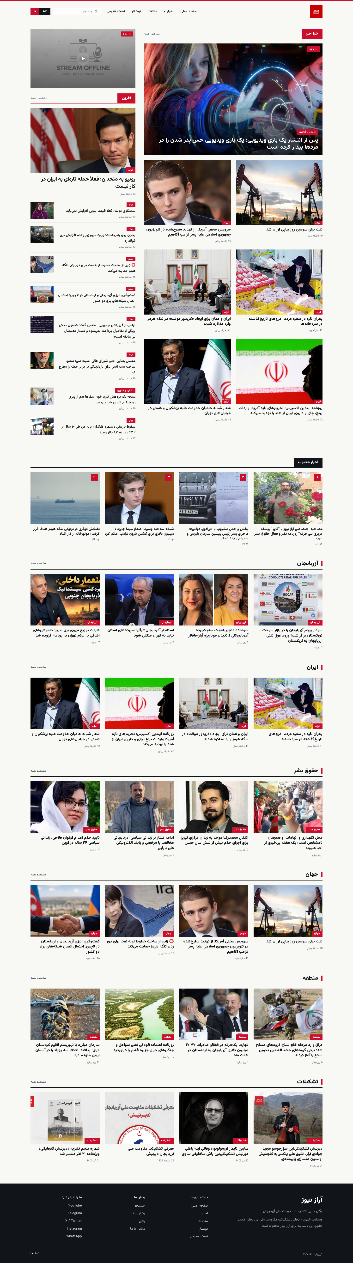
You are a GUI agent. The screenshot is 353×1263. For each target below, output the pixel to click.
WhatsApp (74, 1236)
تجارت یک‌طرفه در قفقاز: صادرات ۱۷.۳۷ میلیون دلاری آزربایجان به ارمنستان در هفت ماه (217, 1050)
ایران (318, 312)
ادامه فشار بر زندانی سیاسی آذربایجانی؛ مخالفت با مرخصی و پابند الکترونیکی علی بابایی (143, 843)
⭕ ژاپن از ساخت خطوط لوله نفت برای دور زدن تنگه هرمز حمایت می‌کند (140, 944)
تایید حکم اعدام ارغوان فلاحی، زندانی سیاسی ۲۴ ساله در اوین (70, 840)
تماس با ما (137, 1229)
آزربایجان (315, 622)
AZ (45, 11)
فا (35, 11)
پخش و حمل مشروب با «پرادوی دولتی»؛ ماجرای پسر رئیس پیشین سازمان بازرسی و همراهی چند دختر (217, 533)
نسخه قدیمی (116, 11)
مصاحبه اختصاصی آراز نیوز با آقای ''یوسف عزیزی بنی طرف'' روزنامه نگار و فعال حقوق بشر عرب (288, 533)
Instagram (74, 1229)
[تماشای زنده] (82, 58)
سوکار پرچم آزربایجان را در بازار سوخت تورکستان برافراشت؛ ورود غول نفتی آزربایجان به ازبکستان (292, 635)
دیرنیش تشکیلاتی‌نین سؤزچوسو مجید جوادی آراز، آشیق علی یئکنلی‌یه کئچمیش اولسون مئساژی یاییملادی (290, 1154)
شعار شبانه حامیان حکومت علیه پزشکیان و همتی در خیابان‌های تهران (189, 411)
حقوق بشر (314, 830)
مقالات (152, 11)
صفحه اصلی (188, 11)
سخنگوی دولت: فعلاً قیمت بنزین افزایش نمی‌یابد (100, 211)
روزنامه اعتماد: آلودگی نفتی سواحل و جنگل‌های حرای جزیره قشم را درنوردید (143, 1047)
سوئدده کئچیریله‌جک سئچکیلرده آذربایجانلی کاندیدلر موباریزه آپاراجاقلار (218, 633)
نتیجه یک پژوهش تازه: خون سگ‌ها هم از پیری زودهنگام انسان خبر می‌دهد (101, 399)
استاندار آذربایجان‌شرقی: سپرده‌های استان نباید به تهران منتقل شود (140, 633)
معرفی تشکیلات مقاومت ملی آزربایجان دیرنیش (151, 1151)
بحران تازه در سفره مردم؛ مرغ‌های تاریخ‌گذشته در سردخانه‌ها (286, 321)
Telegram (75, 1213)
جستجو (139, 1205)
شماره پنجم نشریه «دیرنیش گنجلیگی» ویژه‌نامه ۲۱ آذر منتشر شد (69, 1151)
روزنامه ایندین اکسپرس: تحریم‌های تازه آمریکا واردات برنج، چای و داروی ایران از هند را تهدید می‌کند (281, 411)
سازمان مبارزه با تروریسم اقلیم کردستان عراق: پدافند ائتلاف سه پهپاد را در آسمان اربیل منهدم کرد (67, 1050)
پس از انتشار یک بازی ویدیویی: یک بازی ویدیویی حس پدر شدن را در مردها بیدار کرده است (238, 144)
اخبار (169, 11)
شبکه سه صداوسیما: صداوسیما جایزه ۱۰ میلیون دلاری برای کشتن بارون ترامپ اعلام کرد (139, 531)
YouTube (75, 1205)
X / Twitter (73, 1221)
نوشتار (136, 11)
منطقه (316, 1037)
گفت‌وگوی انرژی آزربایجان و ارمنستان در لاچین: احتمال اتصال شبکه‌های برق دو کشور (96, 298)
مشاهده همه (152, 34)
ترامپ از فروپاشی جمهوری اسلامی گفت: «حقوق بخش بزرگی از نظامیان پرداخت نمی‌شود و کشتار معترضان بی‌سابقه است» (97, 331)
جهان (318, 223)
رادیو (142, 1221)
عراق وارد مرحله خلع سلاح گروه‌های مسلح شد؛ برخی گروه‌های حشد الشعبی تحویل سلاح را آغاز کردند (289, 1050)
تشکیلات (315, 1141)
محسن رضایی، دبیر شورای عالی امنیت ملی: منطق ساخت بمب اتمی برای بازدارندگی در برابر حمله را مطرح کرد (97, 366)
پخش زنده (138, 1213)
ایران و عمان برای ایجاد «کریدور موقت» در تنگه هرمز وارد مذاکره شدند (189, 321)
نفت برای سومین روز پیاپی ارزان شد (294, 230)
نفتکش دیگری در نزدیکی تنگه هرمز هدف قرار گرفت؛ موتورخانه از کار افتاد (66, 531)
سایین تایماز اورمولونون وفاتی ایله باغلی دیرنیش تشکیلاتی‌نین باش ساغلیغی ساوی (215, 1151)
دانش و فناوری (307, 132)
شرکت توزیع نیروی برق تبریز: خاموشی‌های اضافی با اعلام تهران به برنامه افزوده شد (66, 633)
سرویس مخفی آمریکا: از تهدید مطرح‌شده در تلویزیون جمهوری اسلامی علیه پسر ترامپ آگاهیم (188, 232)
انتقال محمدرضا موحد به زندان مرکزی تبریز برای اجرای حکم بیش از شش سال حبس (214, 840)
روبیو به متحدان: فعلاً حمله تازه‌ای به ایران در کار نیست (88, 183)
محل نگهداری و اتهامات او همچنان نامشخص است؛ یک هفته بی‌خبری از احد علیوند (293, 843)
